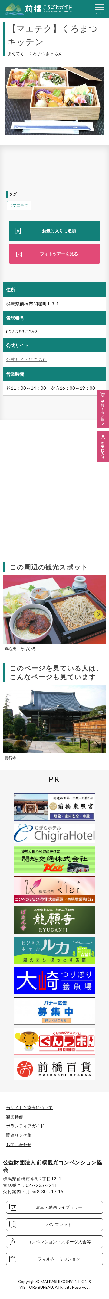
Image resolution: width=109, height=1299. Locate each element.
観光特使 (14, 1116)
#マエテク (19, 205)
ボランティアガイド (25, 1125)
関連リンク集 (18, 1135)
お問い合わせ (18, 1144)
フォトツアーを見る (59, 253)
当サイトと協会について (29, 1107)
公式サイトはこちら (26, 359)
